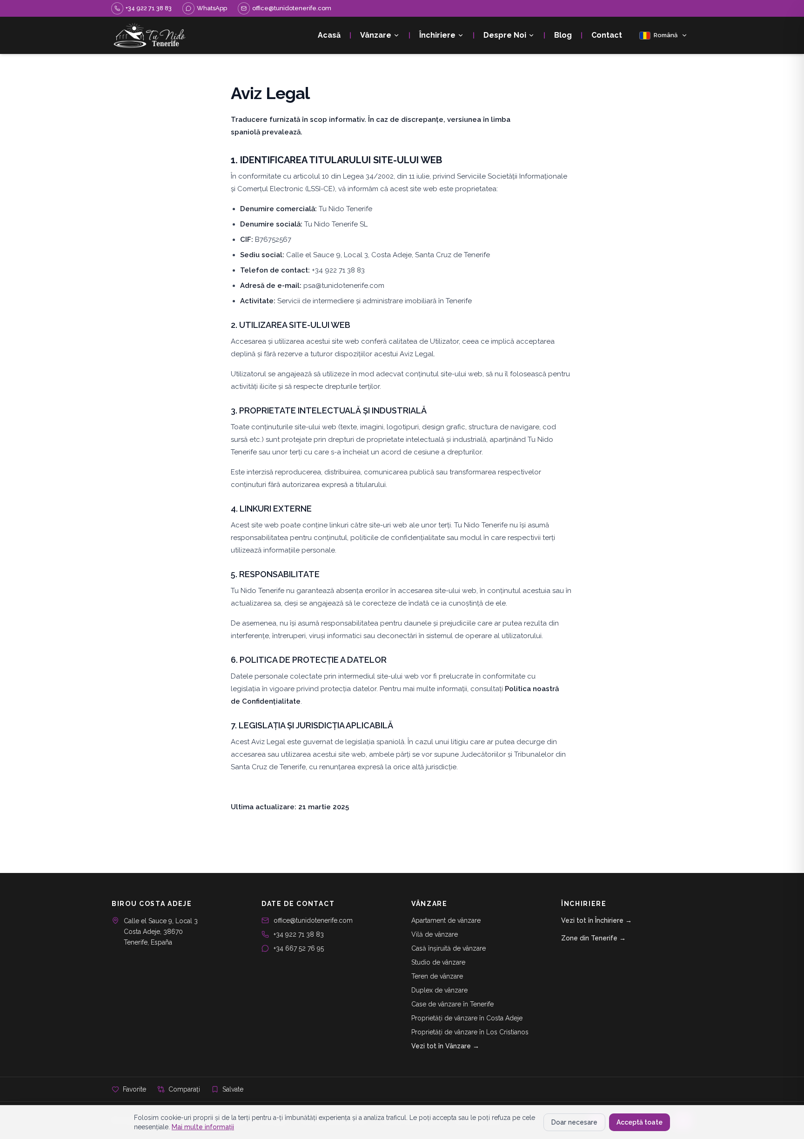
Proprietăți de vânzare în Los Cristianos (470, 1032)
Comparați (184, 1089)
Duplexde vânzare (439, 990)
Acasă (329, 35)
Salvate (232, 1089)
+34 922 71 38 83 (299, 934)
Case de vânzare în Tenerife (452, 1004)
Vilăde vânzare (434, 934)
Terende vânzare (437, 976)
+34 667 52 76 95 (299, 948)
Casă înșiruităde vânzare (448, 948)
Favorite (134, 1089)
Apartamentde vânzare (446, 920)
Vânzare (375, 35)
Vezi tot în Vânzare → (445, 1046)
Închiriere (437, 35)
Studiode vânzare (438, 962)
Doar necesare (574, 1122)
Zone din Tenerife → (593, 938)
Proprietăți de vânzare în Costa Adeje (467, 1018)
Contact (606, 35)
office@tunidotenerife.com (313, 920)
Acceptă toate (639, 1122)
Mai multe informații (203, 1127)
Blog (563, 35)
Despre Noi (504, 35)
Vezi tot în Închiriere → (596, 920)
